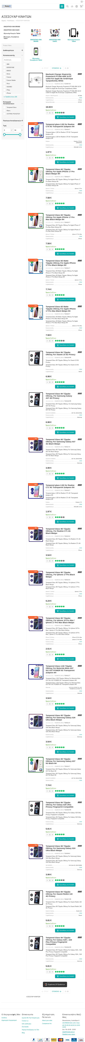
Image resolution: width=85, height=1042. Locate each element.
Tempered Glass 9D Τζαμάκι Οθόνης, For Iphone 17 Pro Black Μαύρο (60, 574)
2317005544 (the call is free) (70, 1023)
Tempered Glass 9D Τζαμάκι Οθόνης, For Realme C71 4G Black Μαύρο (58, 531)
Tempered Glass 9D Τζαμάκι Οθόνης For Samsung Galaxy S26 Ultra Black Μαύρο (60, 717)
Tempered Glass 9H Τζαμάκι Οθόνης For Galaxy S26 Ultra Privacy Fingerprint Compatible (59, 805)
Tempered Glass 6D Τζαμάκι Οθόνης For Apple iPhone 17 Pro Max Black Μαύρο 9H (60, 217)
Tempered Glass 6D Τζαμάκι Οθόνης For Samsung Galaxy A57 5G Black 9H (60, 761)
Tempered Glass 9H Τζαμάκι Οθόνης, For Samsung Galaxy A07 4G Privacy (59, 396)
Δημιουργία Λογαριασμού (9, 1020)
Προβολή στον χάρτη (68, 1034)
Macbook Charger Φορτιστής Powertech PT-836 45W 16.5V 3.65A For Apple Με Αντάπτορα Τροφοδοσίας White (59, 77)
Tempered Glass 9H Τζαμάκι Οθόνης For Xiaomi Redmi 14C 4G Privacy (59, 894)
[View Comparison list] (72, 6)
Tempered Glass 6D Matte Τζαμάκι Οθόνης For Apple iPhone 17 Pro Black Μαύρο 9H (61, 263)
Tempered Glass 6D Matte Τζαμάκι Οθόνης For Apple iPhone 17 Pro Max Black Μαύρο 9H (61, 309)
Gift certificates (26, 1024)
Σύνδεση (4, 1017)
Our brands (25, 1026)
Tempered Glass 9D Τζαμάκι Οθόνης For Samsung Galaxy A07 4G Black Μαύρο (60, 441)
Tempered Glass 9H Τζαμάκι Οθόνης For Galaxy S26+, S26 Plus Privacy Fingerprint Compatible (59, 941)
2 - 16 (66, 68)
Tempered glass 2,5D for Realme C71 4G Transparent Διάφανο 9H (60, 486)
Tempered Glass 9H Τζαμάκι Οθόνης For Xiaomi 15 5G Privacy (60, 353)
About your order (47, 1020)
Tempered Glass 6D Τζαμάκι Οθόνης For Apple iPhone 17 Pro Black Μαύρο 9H (60, 171)
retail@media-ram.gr (68, 1032)
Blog (23, 1032)
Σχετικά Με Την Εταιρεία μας (30, 1018)
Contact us (25, 1021)
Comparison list (47, 1023)
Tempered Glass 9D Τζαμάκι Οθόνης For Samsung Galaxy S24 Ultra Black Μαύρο (60, 848)
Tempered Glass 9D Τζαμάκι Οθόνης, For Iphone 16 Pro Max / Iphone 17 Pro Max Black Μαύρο (60, 620)
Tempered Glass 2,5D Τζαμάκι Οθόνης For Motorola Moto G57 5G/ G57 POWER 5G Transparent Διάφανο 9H (60, 669)
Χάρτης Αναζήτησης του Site (30, 1029)
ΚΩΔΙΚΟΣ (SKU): (59, 84)
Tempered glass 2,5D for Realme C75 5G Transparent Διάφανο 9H (60, 125)
